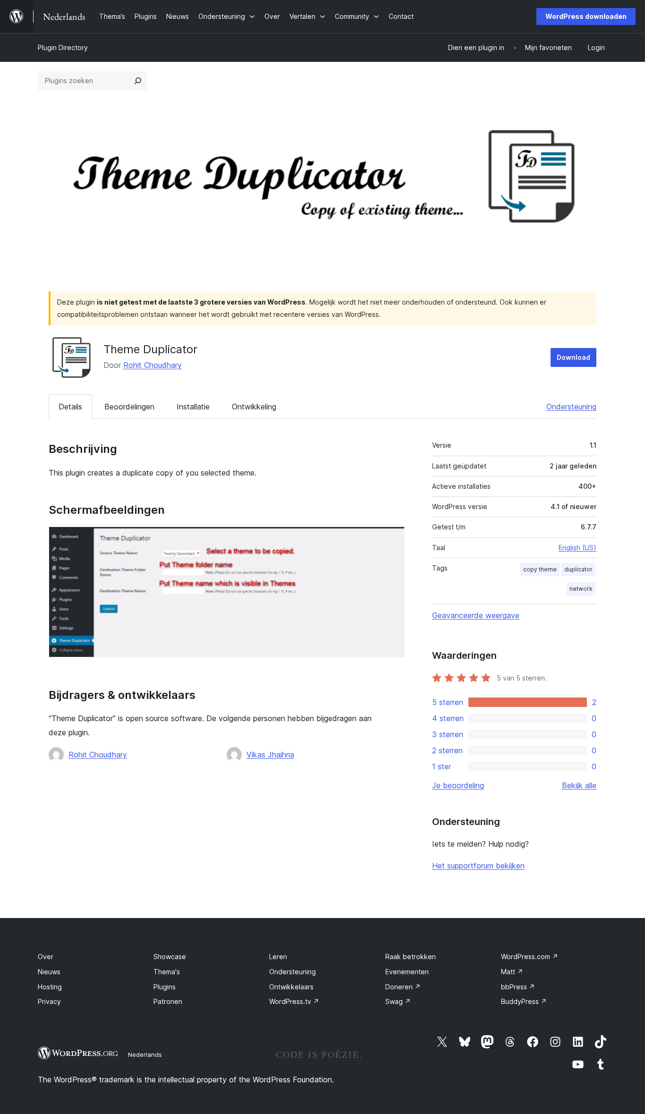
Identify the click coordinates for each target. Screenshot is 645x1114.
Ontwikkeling (254, 406)
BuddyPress (524, 1001)
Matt (512, 972)
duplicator (578, 569)
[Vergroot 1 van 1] (392, 539)
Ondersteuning (571, 406)
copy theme (540, 569)
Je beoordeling (458, 785)
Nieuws (49, 972)
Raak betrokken (410, 956)
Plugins (164, 987)
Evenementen (407, 972)
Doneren (403, 987)
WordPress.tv (294, 1001)
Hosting (50, 987)
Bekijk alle (579, 785)
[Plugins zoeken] (137, 80)
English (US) (577, 548)
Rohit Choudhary (152, 365)
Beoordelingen (129, 406)
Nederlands (145, 1054)
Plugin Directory (63, 47)
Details (70, 406)
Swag (398, 1001)
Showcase (169, 956)
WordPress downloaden (586, 16)
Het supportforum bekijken (478, 865)
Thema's (166, 972)
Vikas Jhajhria (270, 754)
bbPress (518, 987)
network (581, 588)
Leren (278, 956)
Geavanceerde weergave (475, 615)
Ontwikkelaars (291, 987)
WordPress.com (529, 956)
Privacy (49, 1001)
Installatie (193, 406)
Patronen (167, 1001)
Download (573, 357)
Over (45, 956)
